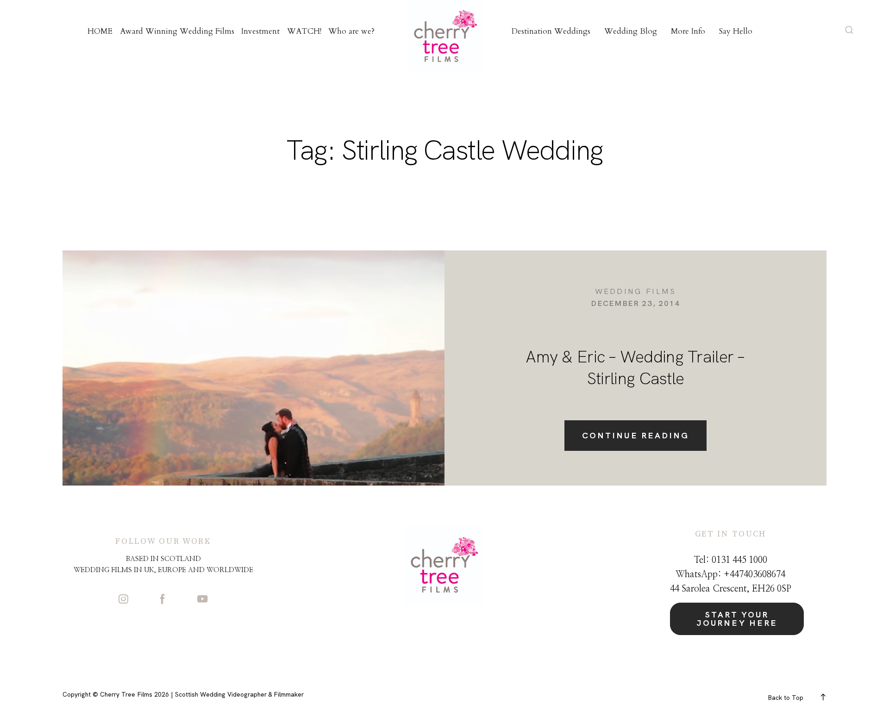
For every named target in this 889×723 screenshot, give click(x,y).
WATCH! (304, 31)
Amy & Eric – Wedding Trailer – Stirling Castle (635, 367)
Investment (260, 31)
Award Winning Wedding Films (177, 31)
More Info (688, 31)
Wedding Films (635, 291)
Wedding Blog (630, 31)
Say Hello (735, 31)
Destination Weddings (551, 31)
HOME (100, 31)
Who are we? (351, 31)
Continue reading (635, 435)
